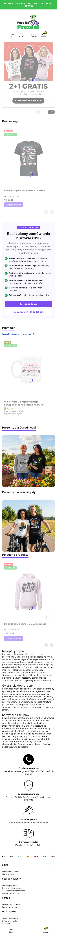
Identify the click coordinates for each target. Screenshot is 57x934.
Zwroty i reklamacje (10, 893)
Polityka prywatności (11, 904)
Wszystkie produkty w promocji (16, 334)
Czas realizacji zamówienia (13, 891)
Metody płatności (9, 885)
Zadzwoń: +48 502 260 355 (30, 312)
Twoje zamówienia (10, 918)
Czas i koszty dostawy (12, 888)
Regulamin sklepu (9, 907)
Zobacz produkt (13, 205)
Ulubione (6, 923)
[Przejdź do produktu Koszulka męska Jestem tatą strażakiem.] (28, 158)
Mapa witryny (8, 874)
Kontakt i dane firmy (10, 871)
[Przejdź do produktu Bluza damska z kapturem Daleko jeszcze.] (28, 591)
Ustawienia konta (9, 921)
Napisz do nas (30, 304)
